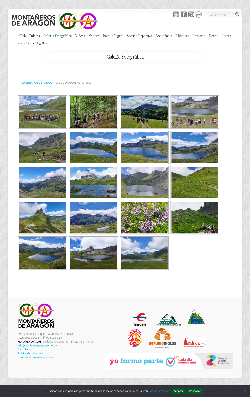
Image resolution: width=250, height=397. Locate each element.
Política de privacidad (30, 353)
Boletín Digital (113, 36)
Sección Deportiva (139, 36)
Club (22, 36)
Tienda (213, 36)
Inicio (20, 43)
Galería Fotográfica (57, 36)
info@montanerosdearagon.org (36, 345)
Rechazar (195, 390)
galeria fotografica (36, 82)
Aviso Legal (24, 349)
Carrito (227, 36)
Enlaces (34, 36)
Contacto (199, 36)
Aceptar (178, 390)
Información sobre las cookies (35, 357)
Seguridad (163, 36)
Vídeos (80, 36)
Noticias (94, 36)
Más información (159, 390)
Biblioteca (182, 36)
